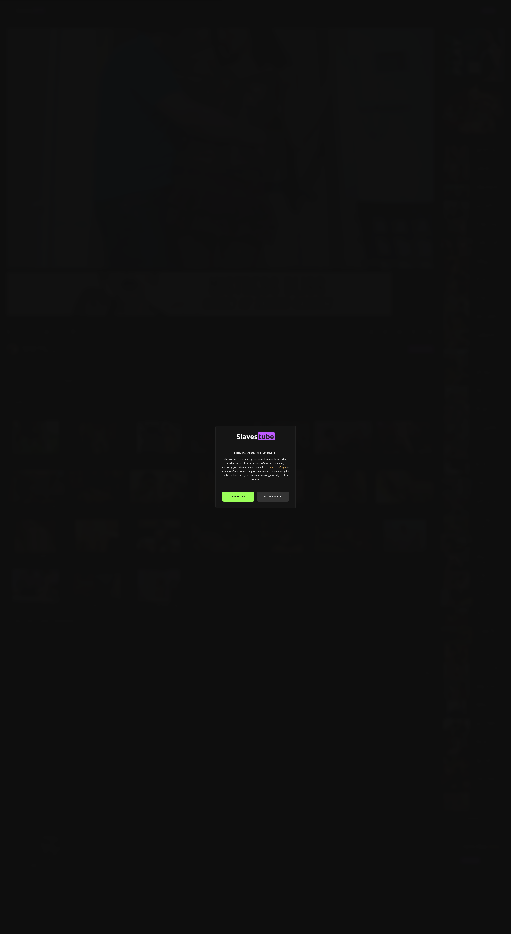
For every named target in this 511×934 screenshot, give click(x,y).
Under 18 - (273, 496)
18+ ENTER (238, 496)
